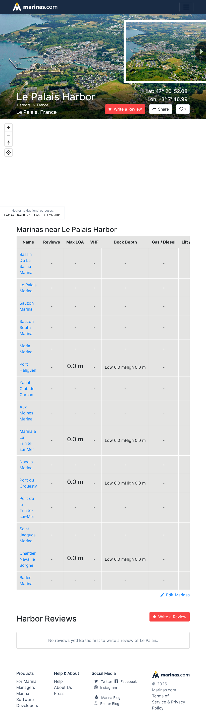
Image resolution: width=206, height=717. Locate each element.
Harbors (24, 105)
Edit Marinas (178, 594)
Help (58, 681)
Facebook (129, 681)
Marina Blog (111, 697)
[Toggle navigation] (186, 7)
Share (163, 109)
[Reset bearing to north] (8, 142)
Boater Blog (109, 703)
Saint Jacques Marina (27, 534)
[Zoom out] (8, 135)
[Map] (103, 169)
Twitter (106, 681)
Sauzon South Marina (27, 327)
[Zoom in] (8, 127)
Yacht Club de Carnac (27, 388)
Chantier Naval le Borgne (28, 559)
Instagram (108, 687)
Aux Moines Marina (26, 412)
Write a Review (128, 109)
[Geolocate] (8, 152)
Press (59, 693)
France (42, 105)
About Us (63, 687)
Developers (27, 705)
